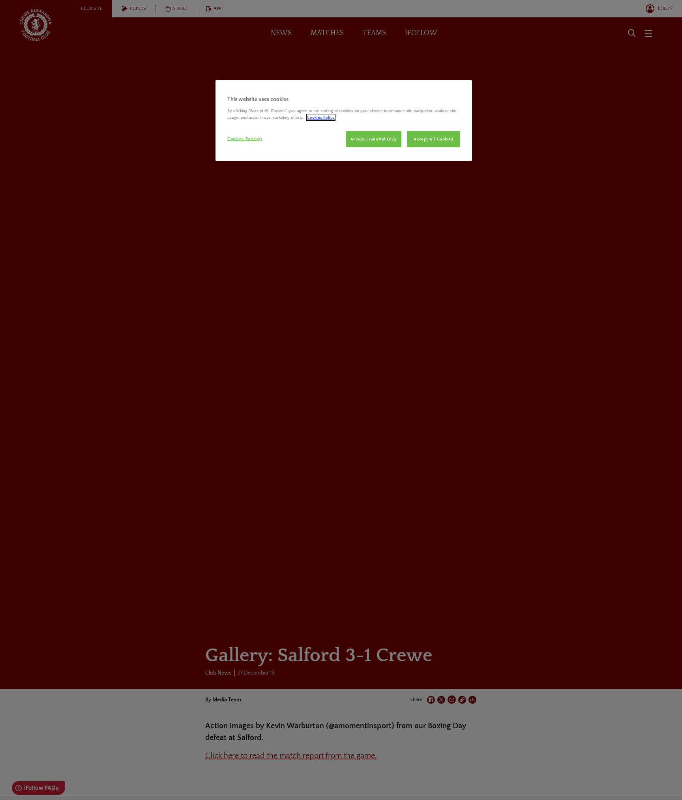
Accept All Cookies (433, 139)
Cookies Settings (244, 138)
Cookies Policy (321, 117)
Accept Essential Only (373, 139)
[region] (343, 120)
